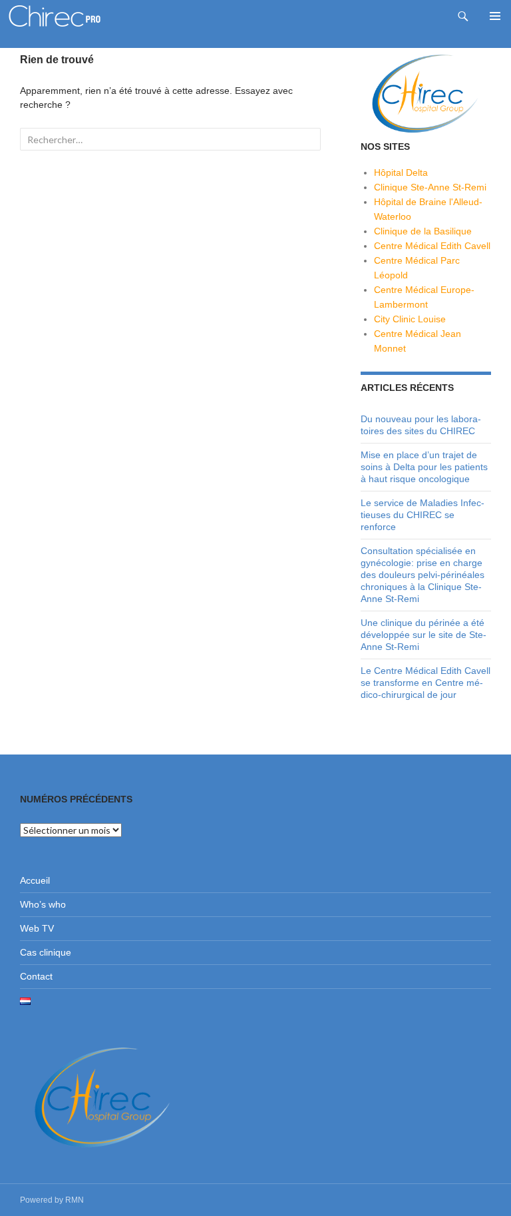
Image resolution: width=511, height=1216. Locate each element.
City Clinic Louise (410, 319)
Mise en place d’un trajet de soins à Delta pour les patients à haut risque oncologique (424, 467)
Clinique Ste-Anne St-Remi (430, 187)
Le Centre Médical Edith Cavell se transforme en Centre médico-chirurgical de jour (425, 682)
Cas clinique (45, 952)
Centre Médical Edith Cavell (432, 245)
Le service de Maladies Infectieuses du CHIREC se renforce (422, 514)
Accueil (35, 880)
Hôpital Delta (401, 172)
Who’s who (43, 904)
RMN (74, 1200)
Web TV (37, 928)
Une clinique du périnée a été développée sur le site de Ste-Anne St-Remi (423, 634)
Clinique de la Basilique (423, 231)
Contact (36, 976)
